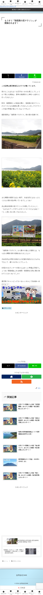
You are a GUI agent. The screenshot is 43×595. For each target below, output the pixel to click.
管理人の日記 (7, 308)
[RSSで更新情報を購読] (21, 382)
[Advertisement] (21, 49)
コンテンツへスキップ (8, 6)
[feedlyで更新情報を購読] (31, 377)
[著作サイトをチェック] (11, 377)
